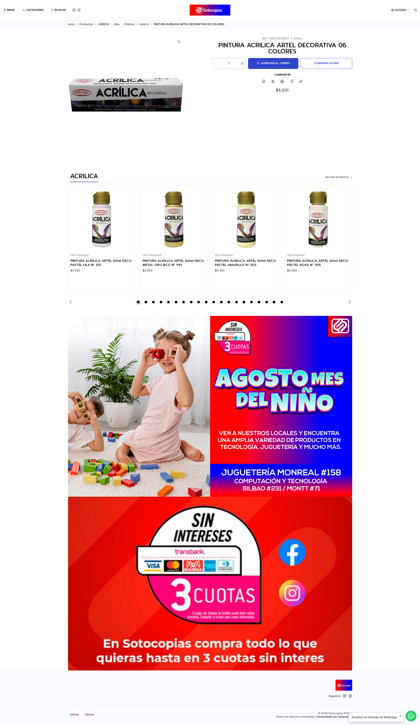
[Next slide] (349, 302)
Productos (86, 24)
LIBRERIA (103, 24)
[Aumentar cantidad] (242, 63)
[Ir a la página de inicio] (210, 10)
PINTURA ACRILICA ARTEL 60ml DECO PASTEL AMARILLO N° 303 (245, 263)
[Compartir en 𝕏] (273, 81)
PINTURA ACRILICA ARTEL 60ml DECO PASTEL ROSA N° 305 (317, 263)
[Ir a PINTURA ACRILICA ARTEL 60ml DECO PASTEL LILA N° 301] (101, 220)
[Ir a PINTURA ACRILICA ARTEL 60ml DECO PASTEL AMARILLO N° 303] (246, 220)
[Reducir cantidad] (216, 63)
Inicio (71, 24)
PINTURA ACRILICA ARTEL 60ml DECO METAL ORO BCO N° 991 (173, 263)
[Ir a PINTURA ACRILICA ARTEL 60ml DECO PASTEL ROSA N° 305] (318, 220)
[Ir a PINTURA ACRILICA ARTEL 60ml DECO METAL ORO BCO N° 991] (174, 220)
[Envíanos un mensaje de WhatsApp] (411, 716)
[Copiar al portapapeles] (301, 81)
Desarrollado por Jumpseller (334, 716)
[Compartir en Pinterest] (291, 81)
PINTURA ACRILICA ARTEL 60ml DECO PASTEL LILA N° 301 (101, 263)
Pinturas (129, 24)
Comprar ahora (326, 63)
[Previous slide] (71, 302)
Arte (116, 24)
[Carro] (415, 10)
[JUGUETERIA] (210, 406)
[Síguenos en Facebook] (79, 10)
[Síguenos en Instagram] (74, 10)
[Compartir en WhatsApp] (282, 81)
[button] (138, 302)
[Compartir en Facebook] (264, 81)
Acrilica (144, 24)
